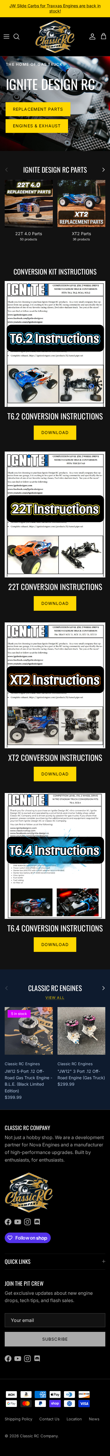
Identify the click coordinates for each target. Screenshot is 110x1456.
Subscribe (55, 1339)
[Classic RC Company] (55, 36)
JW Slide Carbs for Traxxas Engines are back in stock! (55, 8)
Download (55, 432)
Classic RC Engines (55, 988)
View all (55, 997)
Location (74, 1419)
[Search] (19, 36)
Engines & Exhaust (37, 125)
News (94, 1419)
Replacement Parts (38, 109)
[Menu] (6, 36)
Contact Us (49, 1419)
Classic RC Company (38, 1436)
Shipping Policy (18, 1419)
